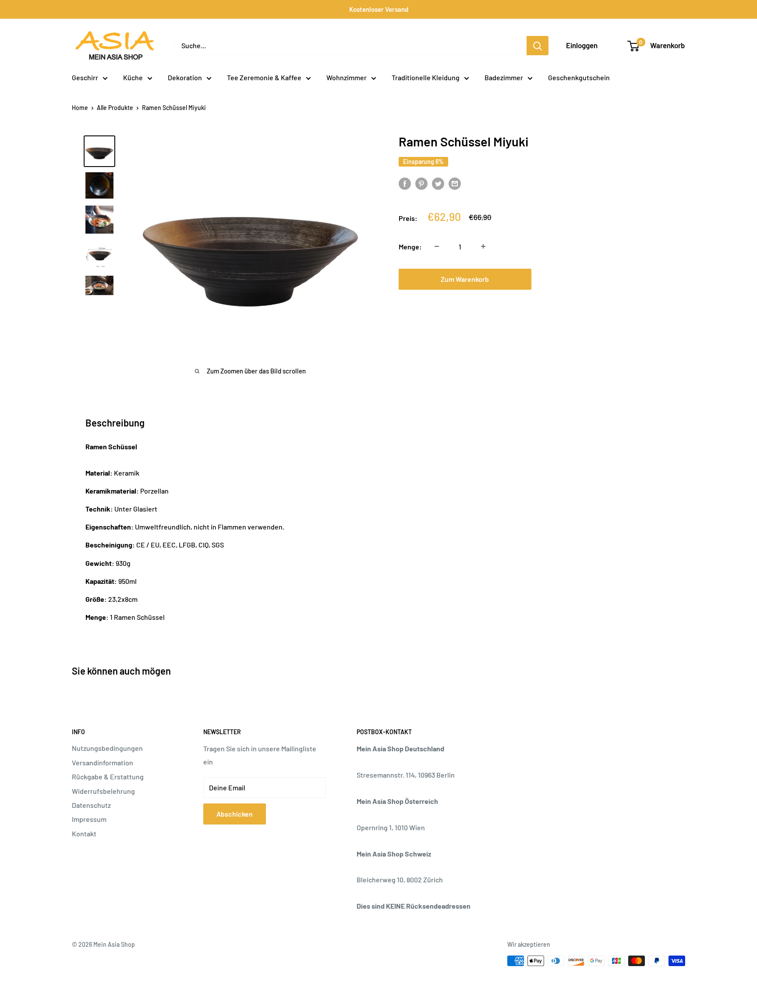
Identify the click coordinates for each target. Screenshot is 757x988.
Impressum (89, 819)
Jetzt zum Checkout (605, 278)
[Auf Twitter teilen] (438, 183)
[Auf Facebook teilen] (405, 183)
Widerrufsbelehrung (103, 791)
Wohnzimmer (346, 77)
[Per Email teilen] (455, 183)
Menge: (410, 246)
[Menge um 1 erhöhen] (483, 246)
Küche (133, 77)
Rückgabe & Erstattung (108, 776)
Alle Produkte (115, 107)
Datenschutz (91, 805)
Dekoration (185, 77)
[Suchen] (537, 45)
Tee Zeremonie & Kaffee (264, 77)
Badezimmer (504, 77)
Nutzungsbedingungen (107, 748)
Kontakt (84, 833)
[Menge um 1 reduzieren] (437, 246)
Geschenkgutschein (579, 77)
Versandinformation (102, 762)
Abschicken (234, 814)
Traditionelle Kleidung (426, 77)
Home (80, 107)
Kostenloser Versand (378, 9)
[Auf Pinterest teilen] (421, 183)
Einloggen (582, 45)
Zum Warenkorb (465, 278)
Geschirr (85, 77)
